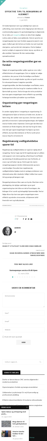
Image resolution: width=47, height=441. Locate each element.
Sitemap (32, 437)
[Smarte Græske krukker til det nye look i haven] (6, 434)
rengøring (17, 35)
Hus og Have (23, 8)
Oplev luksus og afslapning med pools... (13, 413)
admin (27, 17)
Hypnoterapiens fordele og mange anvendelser (20, 387)
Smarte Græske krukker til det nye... (18, 434)
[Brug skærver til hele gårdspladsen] (6, 424)
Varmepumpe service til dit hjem (23, 270)
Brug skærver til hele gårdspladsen (20, 423)
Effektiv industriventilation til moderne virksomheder (22, 400)
